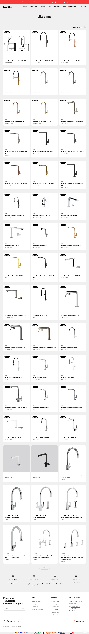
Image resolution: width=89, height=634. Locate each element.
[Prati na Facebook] (4, 621)
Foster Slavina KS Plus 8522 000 (41, 437)
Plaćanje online (36, 604)
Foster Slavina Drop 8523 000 (68, 437)
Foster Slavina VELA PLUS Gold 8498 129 (43, 183)
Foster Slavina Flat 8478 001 (12, 245)
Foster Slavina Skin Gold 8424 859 (13, 91)
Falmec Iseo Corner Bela (11, 476)
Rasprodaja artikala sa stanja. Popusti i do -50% (19, 2)
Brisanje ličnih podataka (38, 609)
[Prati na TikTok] (15, 621)
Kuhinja (25, 6)
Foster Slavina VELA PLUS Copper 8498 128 (16, 183)
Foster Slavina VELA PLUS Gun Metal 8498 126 (72, 151)
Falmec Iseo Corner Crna (39, 476)
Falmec (6, 474)
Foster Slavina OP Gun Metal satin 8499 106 (15, 315)
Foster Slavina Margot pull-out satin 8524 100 (44, 347)
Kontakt (64, 6)
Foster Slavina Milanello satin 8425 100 (14, 215)
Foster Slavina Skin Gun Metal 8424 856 (43, 60)
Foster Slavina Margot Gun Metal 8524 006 (15, 347)
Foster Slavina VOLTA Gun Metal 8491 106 (71, 91)
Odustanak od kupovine (57, 614)
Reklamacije (35, 606)
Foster (6, 58)
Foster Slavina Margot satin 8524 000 (70, 315)
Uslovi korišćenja (55, 606)
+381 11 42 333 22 (75, 607)
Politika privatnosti (55, 612)
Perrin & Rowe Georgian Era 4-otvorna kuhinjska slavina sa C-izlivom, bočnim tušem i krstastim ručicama (72, 557)
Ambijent (56, 6)
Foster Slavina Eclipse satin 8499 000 (70, 275)
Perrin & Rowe (63, 474)
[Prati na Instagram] (8, 621)
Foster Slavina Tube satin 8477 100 (13, 377)
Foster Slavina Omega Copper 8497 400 (71, 245)
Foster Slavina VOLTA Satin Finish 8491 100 (44, 91)
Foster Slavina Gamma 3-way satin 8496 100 (16, 407)
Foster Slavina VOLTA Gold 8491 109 (42, 121)
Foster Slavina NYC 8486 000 (40, 377)
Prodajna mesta (55, 601)
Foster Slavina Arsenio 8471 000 (69, 215)
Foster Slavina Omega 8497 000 (41, 407)
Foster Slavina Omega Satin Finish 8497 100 (72, 121)
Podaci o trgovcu (55, 604)
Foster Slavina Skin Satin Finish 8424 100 (15, 60)
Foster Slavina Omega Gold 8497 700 (14, 275)
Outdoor (43, 6)
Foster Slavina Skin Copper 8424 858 (70, 60)
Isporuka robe (54, 609)
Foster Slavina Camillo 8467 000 (69, 347)
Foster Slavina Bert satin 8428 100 (41, 215)
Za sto (49, 6)
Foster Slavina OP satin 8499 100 (13, 437)
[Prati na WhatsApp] (22, 621)
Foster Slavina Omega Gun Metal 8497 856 (71, 407)
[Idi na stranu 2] (48, 567)
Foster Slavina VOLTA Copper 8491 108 (14, 121)
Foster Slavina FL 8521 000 (40, 315)
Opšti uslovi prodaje (37, 601)
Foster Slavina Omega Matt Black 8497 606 (43, 151)
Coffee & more (33, 6)
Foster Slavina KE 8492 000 (40, 245)
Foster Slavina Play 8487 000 (68, 377)
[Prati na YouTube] (11, 621)
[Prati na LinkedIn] (18, 621)
